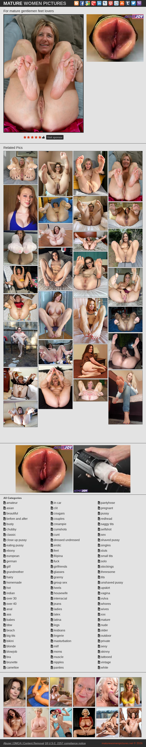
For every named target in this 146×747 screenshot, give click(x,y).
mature (105, 619)
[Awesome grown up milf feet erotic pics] (90, 213)
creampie (59, 524)
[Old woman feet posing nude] (55, 210)
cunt (56, 534)
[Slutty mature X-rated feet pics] (20, 344)
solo (103, 561)
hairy (9, 577)
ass (8, 614)
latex (56, 614)
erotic (57, 545)
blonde (11, 646)
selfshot (105, 529)
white (104, 667)
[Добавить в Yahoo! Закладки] (139, 3)
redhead (106, 518)
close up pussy (16, 540)
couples (58, 518)
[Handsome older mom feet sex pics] (125, 351)
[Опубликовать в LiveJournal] (105, 3)
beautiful (12, 513)
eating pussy (15, 545)
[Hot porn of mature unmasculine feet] (55, 235)
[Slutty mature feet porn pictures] (90, 390)
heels (57, 587)
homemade (14, 582)
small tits (106, 556)
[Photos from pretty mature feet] (55, 173)
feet (56, 550)
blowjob (11, 651)
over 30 (11, 598)
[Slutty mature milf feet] (90, 274)
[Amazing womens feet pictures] (90, 361)
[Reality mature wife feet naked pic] (20, 414)
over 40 (11, 603)
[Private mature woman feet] (20, 307)
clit (55, 508)
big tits (10, 635)
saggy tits (107, 524)
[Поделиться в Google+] (93, 3)
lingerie (58, 635)
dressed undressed (66, 540)
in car (57, 502)
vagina (105, 593)
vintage (105, 662)
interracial (60, 598)
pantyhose (107, 502)
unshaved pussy (111, 582)
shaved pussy (110, 540)
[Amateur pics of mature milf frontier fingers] (20, 384)
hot (8, 587)
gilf (8, 566)
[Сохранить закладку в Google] (88, 3)
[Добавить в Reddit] (116, 3)
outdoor (105, 635)
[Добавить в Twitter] (133, 3)
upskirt (105, 587)
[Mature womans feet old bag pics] (90, 321)
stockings (107, 566)
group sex (60, 582)
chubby (11, 529)
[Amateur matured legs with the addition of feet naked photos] (125, 319)
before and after (17, 518)
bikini (10, 641)
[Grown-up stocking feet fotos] (125, 215)
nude (104, 625)
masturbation (62, 641)
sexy (103, 646)
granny (58, 577)
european (12, 556)
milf (56, 646)
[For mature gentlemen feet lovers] (43, 73)
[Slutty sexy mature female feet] (125, 397)
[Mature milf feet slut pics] (20, 279)
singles (105, 545)
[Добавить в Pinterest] (110, 3)
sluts (103, 550)
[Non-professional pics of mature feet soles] (55, 269)
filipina (58, 556)
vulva (104, 598)
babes (10, 619)
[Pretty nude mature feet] (125, 248)
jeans (57, 603)
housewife (60, 593)
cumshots (60, 529)
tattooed (106, 657)
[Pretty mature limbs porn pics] (125, 287)
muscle (58, 657)
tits (102, 577)
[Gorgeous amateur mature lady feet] (90, 173)
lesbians (59, 630)
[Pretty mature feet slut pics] (55, 352)
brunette (11, 662)
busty (10, 524)
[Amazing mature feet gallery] (55, 315)
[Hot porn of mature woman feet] (55, 387)
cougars (59, 513)
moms (57, 651)
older (104, 630)
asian (10, 508)
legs (56, 625)
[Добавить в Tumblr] (127, 3)
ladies (57, 609)
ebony (10, 550)
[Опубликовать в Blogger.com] (76, 3)
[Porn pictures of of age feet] (20, 246)
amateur (11, 502)
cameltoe (12, 667)
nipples (58, 662)
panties (58, 667)
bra (8, 657)
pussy (104, 513)
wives (104, 609)
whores (105, 603)
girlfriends (60, 566)
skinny (105, 651)
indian (10, 593)
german (11, 561)
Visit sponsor (55, 137)
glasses (58, 571)
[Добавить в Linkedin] (99, 3)
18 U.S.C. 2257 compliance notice (65, 743)
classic (11, 534)
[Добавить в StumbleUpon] (122, 3)
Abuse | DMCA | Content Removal (23, 743)
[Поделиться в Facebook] (82, 3)
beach (10, 630)
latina (57, 619)
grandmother (15, 571)
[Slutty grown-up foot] (90, 241)
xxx (103, 614)
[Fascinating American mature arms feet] (20, 167)
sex (103, 534)
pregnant (106, 508)
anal (9, 609)
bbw (9, 625)
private (105, 641)
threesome (107, 571)
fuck (56, 561)
